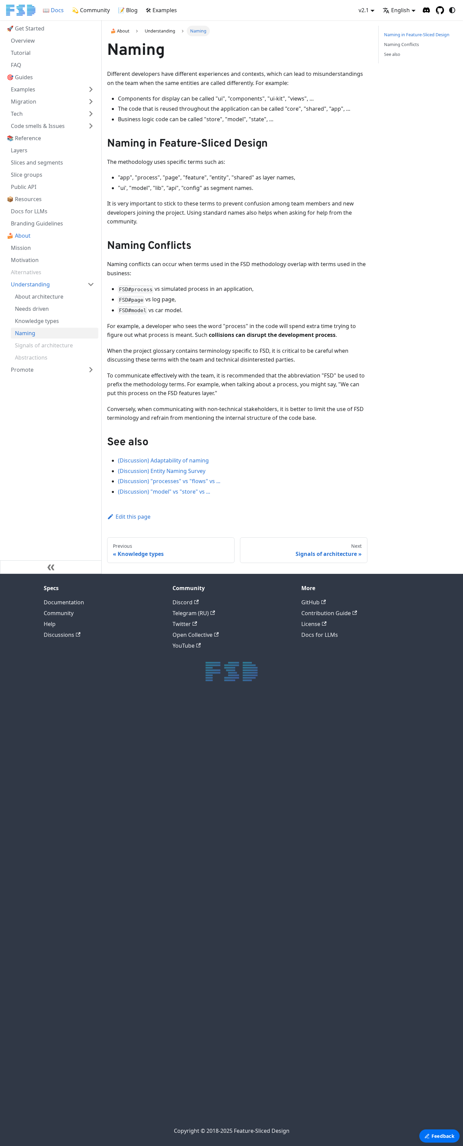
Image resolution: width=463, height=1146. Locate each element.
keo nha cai (229, 1044)
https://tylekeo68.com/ (229, 907)
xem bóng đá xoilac (229, 972)
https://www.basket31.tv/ (229, 827)
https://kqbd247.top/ (229, 899)
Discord (183, 602)
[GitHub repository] (440, 10)
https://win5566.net (229, 1004)
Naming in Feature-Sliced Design (416, 34)
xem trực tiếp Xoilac (229, 980)
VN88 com (229, 859)
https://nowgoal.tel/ (229, 915)
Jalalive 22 (229, 891)
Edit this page (133, 516)
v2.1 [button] (364, 10)
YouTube (184, 645)
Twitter (182, 624)
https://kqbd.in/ (229, 786)
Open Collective (193, 635)
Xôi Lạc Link (229, 988)
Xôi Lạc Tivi (229, 690)
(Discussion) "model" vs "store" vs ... (164, 491)
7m (229, 1084)
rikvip (229, 835)
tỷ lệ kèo (229, 746)
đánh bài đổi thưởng (229, 1012)
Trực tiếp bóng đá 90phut (229, 956)
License (310, 624)
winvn (229, 875)
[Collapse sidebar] (51, 567)
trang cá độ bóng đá (229, 1036)
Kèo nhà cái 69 (229, 931)
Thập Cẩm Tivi (229, 843)
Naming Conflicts (401, 44)
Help (50, 624)
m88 (229, 714)
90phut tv (229, 883)
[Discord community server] (426, 10)
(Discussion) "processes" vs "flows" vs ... (169, 481)
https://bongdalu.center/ (229, 948)
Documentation (64, 602)
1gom (229, 1108)
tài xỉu (229, 698)
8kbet (229, 722)
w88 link (229, 803)
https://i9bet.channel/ (229, 779)
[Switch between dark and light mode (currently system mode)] (452, 10)
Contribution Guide (326, 613)
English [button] (400, 10)
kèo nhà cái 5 (229, 939)
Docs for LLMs (319, 635)
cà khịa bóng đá (228, 963)
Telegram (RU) (191, 613)
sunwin (229, 738)
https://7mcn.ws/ (229, 924)
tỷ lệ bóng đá (229, 1092)
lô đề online (229, 1020)
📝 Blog (128, 10)
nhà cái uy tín (229, 1076)
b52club (229, 706)
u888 (229, 730)
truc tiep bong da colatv (229, 867)
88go (229, 851)
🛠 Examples (161, 10)
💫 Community (91, 10)
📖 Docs (53, 10)
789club (229, 811)
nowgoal (229, 1052)
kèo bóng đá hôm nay (229, 762)
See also (392, 54)
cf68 (229, 996)
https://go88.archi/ (229, 819)
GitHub (310, 602)
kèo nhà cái (229, 1100)
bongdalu (229, 1060)
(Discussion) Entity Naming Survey (161, 471)
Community (59, 613)
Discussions (59, 635)
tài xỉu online (229, 795)
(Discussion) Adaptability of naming (163, 460)
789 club (229, 1116)
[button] (52, 89)
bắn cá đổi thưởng (229, 1028)
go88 (229, 770)
